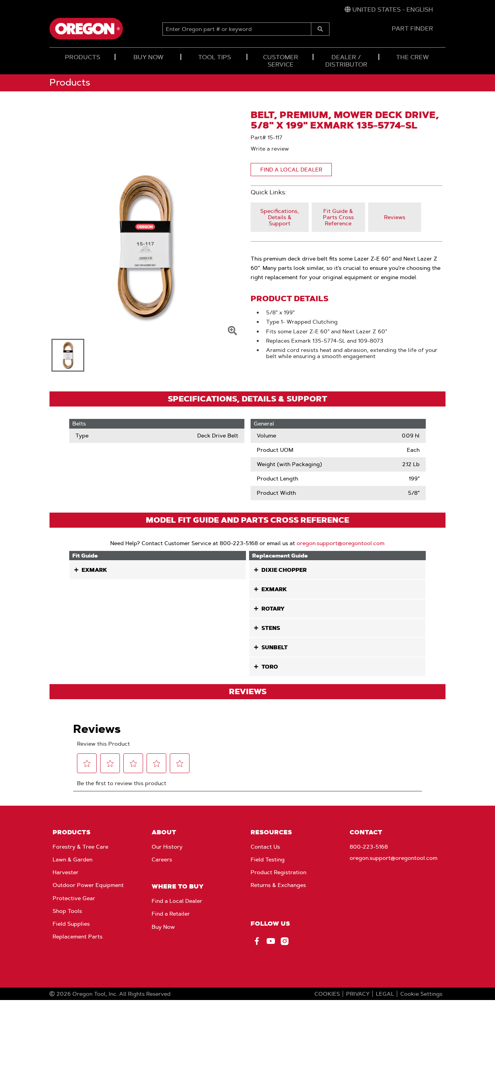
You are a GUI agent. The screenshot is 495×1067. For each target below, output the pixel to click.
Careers (162, 859)
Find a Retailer (171, 914)
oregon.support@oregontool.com (340, 543)
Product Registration (278, 872)
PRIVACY (358, 993)
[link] (389, 9)
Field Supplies (71, 924)
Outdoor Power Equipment (88, 885)
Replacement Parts (77, 936)
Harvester (66, 872)
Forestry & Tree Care (80, 847)
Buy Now (163, 927)
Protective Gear (74, 898)
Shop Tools (67, 911)
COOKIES (327, 993)
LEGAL (385, 993)
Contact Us (265, 847)
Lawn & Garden (72, 859)
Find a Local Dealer (177, 901)
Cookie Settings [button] (421, 993)
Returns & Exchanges (278, 885)
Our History (167, 847)
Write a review (270, 148)
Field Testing (268, 859)
